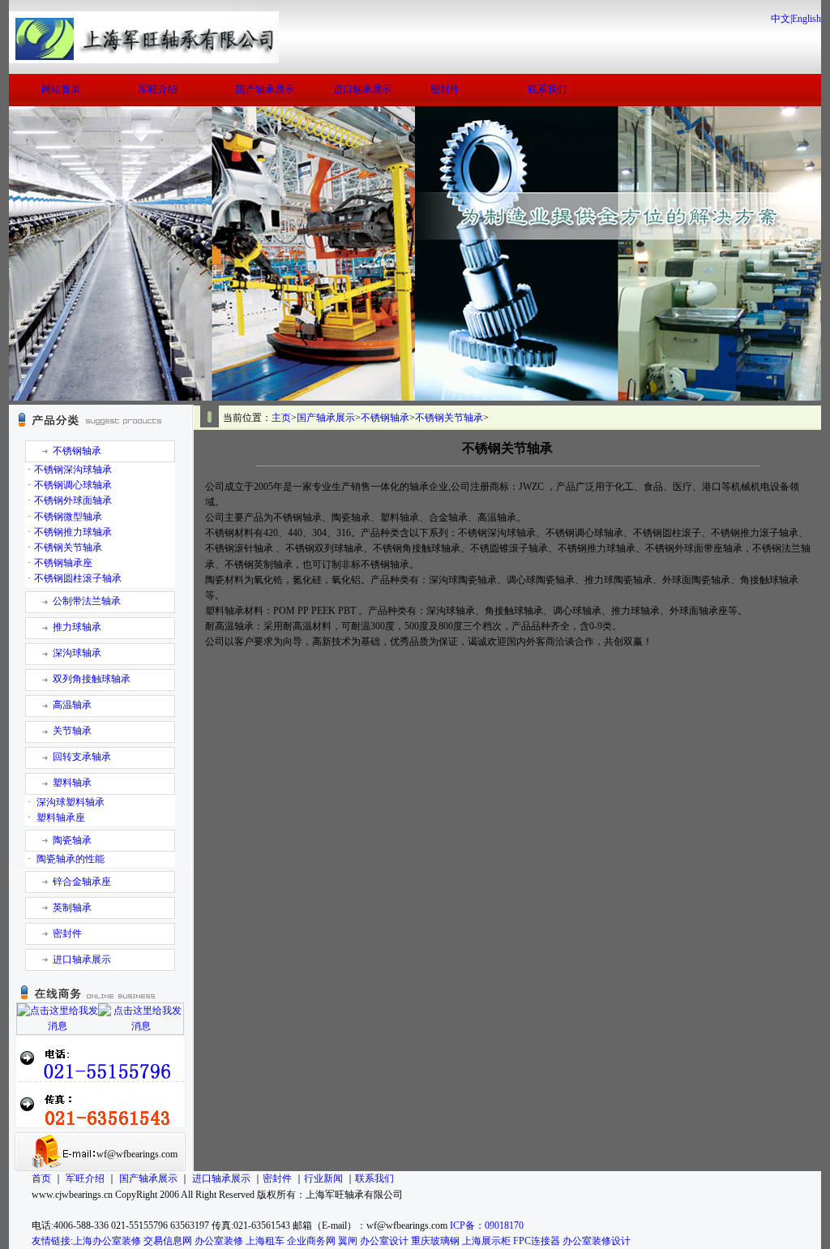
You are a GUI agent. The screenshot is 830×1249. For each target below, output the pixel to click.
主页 (281, 417)
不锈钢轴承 (77, 451)
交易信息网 (167, 1241)
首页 (41, 1178)
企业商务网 (311, 1241)
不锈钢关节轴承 (68, 547)
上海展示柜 (486, 1241)
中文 (780, 18)
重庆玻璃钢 (435, 1241)
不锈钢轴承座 (63, 563)
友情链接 (51, 1241)
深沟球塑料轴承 (70, 802)
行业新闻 (323, 1178)
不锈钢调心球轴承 (73, 485)
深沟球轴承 (77, 653)
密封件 (445, 89)
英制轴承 (72, 907)
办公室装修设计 (597, 1241)
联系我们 (547, 89)
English (806, 18)
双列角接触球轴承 (91, 679)
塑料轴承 (72, 782)
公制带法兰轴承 (87, 601)
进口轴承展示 (362, 89)
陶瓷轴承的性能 (70, 859)
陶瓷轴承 (72, 840)
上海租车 (265, 1241)
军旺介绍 (158, 89)
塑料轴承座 (60, 817)
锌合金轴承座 (82, 881)
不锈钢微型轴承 (68, 516)
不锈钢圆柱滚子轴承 (78, 578)
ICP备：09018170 (487, 1225)
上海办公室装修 (107, 1241)
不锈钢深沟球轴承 (73, 469)
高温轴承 (72, 704)
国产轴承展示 (265, 89)
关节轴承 (72, 730)
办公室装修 (219, 1241)
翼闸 (347, 1241)
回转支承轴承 (82, 756)
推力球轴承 (77, 627)
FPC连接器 (536, 1241)
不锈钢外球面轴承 (73, 500)
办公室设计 (384, 1241)
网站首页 (60, 89)
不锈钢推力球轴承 (73, 532)
